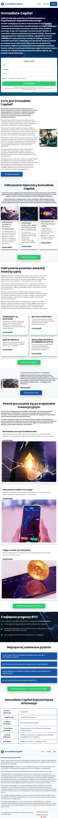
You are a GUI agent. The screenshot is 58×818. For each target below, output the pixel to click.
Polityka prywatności (42, 815)
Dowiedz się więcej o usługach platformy (29, 689)
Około (39, 4)
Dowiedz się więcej (11, 174)
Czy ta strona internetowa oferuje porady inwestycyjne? (25, 664)
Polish (44, 816)
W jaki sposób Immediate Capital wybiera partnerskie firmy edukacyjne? (27, 672)
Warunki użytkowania (42, 812)
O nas (42, 751)
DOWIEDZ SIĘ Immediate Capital (29, 606)
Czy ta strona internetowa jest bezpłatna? (20, 680)
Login (53, 4)
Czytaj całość (7, 247)
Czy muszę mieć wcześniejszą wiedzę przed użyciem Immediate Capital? (24, 656)
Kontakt (46, 4)
